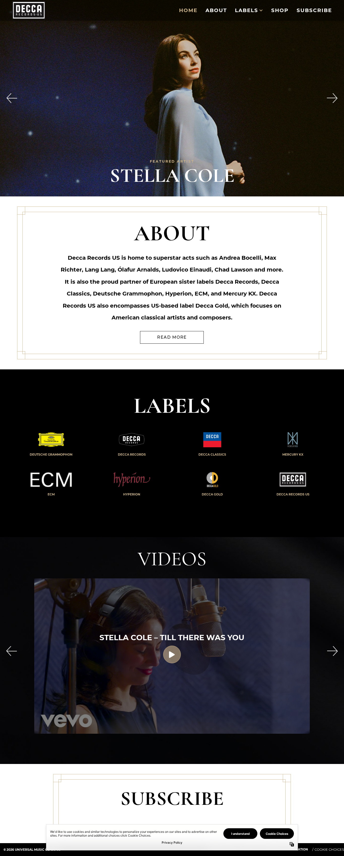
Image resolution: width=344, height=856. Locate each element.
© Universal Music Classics (32, 849)
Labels (246, 10)
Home (188, 10)
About (216, 10)
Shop (280, 10)
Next (332, 651)
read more (172, 337)
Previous (11, 651)
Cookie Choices (329, 849)
